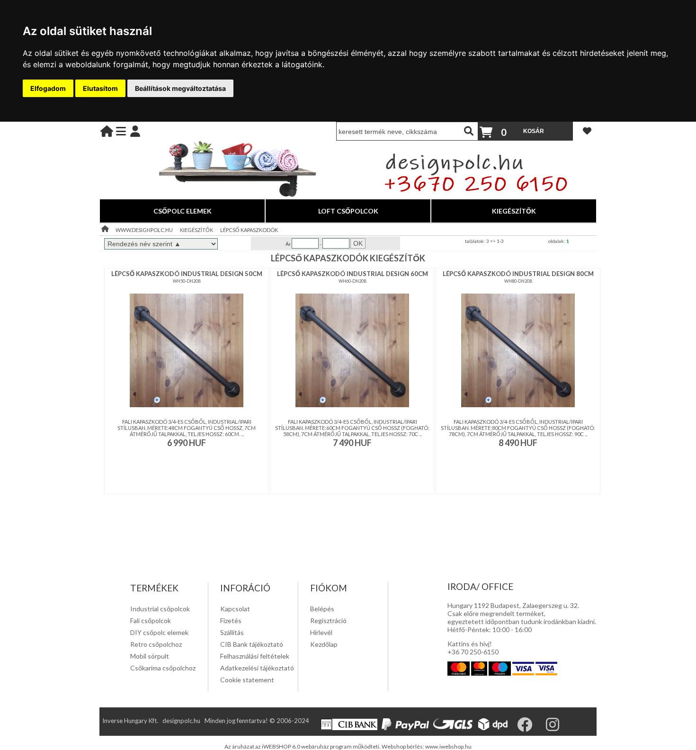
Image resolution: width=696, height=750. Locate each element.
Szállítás (232, 632)
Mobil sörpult (149, 656)
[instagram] (558, 728)
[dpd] (495, 728)
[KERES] (468, 131)
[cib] (350, 728)
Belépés (322, 609)
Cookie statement (247, 680)
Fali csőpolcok (150, 620)
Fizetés (230, 620)
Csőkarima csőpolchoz (163, 668)
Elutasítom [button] (100, 88)
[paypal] (407, 728)
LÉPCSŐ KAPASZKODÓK (249, 230)
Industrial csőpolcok (160, 609)
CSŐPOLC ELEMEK (182, 211)
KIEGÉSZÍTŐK (514, 211)
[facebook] (530, 728)
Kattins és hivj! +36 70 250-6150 (473, 648)
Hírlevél (321, 632)
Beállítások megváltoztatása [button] (180, 88)
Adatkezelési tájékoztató (257, 668)
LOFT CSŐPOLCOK (348, 211)
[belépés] (135, 131)
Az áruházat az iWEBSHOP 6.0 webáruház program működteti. (303, 746)
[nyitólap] (106, 131)
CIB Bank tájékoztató (251, 644)
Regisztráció (328, 620)
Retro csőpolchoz (156, 644)
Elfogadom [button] (48, 88)
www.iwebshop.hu (448, 746)
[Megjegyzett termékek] (587, 130)
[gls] (454, 728)
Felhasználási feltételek (254, 656)
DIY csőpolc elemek (159, 632)
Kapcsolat (235, 609)
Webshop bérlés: (403, 746)
